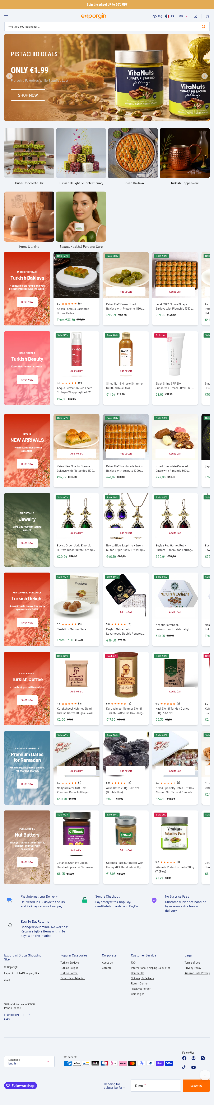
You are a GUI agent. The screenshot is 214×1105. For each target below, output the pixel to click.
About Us (107, 962)
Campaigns (137, 994)
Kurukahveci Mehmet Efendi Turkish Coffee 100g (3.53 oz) (75, 711)
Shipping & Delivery (142, 978)
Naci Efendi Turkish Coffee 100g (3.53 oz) (172, 711)
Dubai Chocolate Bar (72, 978)
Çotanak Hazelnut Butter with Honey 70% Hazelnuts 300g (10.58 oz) (125, 865)
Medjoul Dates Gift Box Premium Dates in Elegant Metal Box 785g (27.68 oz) (73, 790)
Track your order (141, 988)
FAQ (160, 16)
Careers (106, 967)
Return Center (139, 983)
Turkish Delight (69, 967)
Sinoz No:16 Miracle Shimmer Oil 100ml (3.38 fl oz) (124, 386)
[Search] (204, 26)
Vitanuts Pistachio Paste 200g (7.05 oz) (174, 869)
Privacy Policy (193, 967)
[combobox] (107, 26)
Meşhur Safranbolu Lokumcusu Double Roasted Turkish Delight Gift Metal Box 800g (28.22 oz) (125, 631)
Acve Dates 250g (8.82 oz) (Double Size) (122, 790)
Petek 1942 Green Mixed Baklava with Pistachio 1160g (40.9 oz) (124, 306)
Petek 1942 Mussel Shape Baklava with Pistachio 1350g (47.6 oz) (173, 306)
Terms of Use (192, 962)
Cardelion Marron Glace (71, 629)
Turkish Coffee (69, 973)
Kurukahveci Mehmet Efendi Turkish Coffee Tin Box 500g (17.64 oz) (124, 711)
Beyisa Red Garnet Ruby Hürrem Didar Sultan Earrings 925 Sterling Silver (174, 548)
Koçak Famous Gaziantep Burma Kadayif (73, 311)
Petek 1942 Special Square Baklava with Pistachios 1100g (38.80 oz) (76, 468)
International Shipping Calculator (150, 967)
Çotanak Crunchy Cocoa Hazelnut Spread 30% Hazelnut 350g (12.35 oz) (76, 865)
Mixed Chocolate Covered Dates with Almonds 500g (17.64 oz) (171, 468)
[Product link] (76, 288)
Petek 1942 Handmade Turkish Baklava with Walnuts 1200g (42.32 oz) (125, 468)
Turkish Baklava (69, 962)
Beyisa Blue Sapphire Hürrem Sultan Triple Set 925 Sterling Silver (124, 548)
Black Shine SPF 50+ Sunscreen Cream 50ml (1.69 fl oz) (174, 386)
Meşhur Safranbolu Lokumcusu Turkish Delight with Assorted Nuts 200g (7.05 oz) (174, 627)
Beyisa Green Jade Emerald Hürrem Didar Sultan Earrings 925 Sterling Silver (75, 548)
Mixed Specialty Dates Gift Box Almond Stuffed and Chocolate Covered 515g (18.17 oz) (175, 790)
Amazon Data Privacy (197, 973)
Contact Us (137, 973)
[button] (5, 16)
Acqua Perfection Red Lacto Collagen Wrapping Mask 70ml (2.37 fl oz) (76, 390)
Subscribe (196, 1085)
